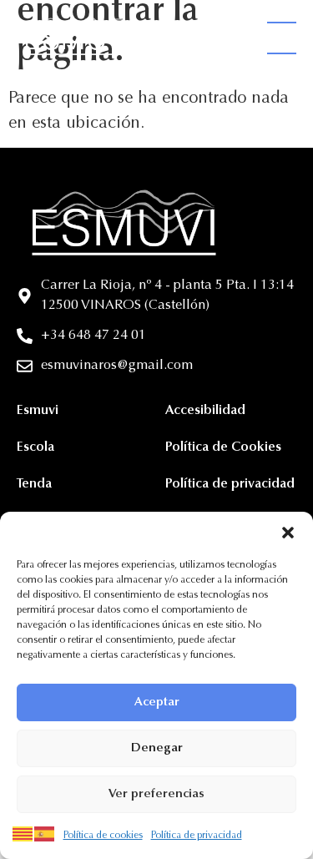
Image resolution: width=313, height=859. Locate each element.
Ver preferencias (156, 794)
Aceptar (156, 702)
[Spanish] (45, 834)
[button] (288, 532)
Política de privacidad (196, 836)
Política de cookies (103, 836)
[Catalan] (23, 834)
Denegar (157, 748)
